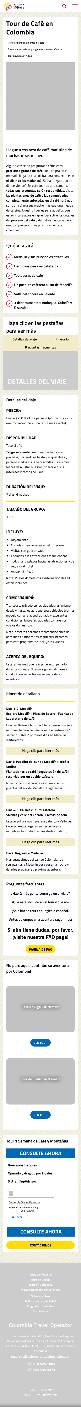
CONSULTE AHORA (40, 1153)
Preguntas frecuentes (40, 1306)
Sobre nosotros (40, 1296)
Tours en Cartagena (41, 1284)
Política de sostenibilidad (40, 1301)
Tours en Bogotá (40, 1279)
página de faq (40, 949)
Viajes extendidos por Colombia (40, 1289)
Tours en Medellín (40, 1274)
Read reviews (15, 1216)
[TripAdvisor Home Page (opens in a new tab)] (11, 1193)
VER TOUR (40, 1042)
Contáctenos (40, 1311)
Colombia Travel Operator (24, 1202)
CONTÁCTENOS (40, 1245)
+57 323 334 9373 (40, 1369)
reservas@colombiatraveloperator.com (40, 1356)
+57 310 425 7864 (40, 1363)
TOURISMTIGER (47, 1395)
